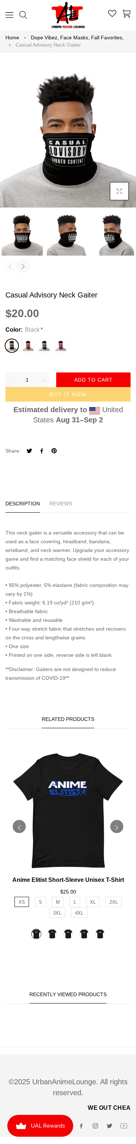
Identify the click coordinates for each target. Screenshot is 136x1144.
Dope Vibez (45, 37)
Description (22, 503)
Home (12, 37)
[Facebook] (42, 451)
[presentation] (10, 266)
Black (11, 345)
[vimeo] (54, 451)
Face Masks (75, 37)
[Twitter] (29, 451)
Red (28, 345)
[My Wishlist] (112, 15)
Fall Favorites (107, 37)
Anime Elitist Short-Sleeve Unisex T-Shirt (68, 880)
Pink (60, 345)
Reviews (60, 503)
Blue (44, 345)
